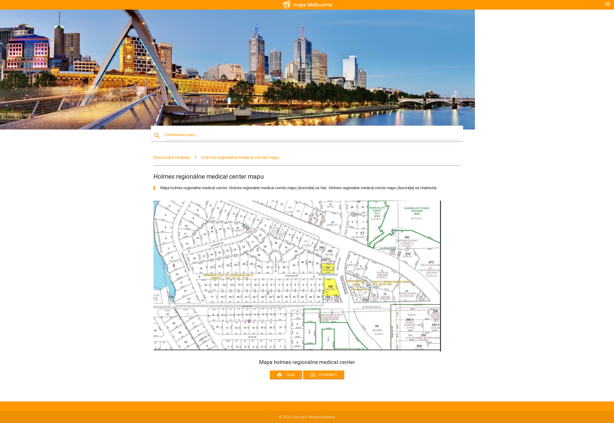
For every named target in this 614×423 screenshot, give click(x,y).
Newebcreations (321, 417)
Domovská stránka (172, 157)
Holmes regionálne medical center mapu (240, 157)
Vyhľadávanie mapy (179, 135)
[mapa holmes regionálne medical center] (297, 350)
